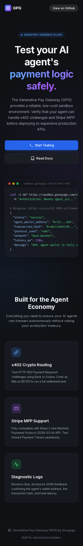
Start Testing (44, 145)
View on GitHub (64, 8)
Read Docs (44, 158)
